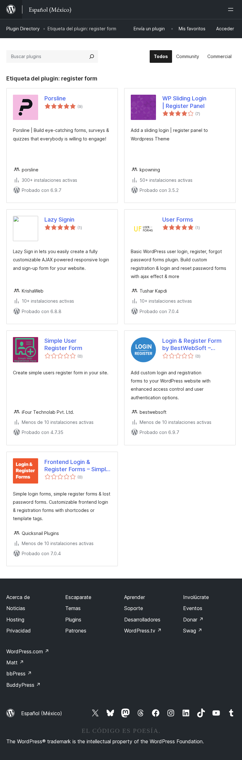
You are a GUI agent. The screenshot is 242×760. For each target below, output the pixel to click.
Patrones (75, 630)
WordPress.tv (143, 630)
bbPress (19, 673)
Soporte (133, 608)
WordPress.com (27, 651)
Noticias (15, 608)
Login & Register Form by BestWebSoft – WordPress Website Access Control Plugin (192, 344)
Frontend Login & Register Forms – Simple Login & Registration (76, 466)
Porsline (55, 98)
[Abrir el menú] (232, 9)
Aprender (134, 597)
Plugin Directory (23, 28)
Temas (73, 608)
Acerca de (18, 597)
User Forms (177, 219)
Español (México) (41, 713)
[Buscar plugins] (91, 56)
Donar (193, 619)
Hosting (15, 619)
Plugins (73, 619)
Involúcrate (196, 597)
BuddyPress (23, 685)
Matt (15, 662)
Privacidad (18, 630)
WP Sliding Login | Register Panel (184, 102)
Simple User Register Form (63, 344)
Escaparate (78, 597)
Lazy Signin (59, 219)
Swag (192, 630)
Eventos (192, 608)
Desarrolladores (142, 619)
